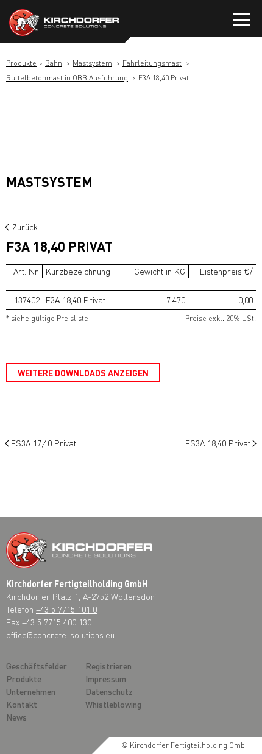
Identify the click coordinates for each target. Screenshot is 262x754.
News (16, 716)
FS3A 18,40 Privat (217, 443)
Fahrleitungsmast (152, 63)
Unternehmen (30, 691)
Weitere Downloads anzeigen (83, 372)
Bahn (53, 63)
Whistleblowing (113, 704)
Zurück (25, 226)
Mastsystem (92, 63)
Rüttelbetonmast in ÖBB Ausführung (67, 77)
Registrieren (108, 665)
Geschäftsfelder (36, 665)
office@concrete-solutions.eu (60, 634)
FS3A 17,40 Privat (43, 443)
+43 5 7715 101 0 (66, 609)
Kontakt (21, 704)
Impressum (105, 678)
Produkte (21, 63)
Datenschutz (109, 691)
